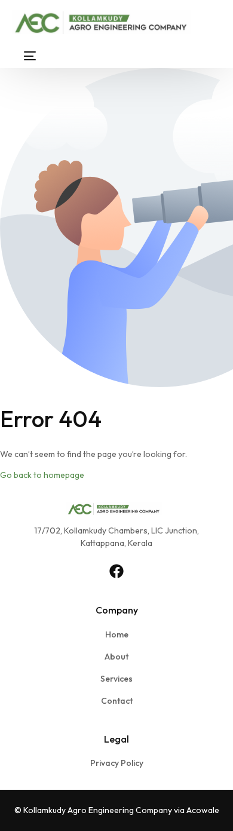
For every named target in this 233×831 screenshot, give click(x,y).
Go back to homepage (42, 475)
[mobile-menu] (24, 56)
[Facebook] (116, 571)
